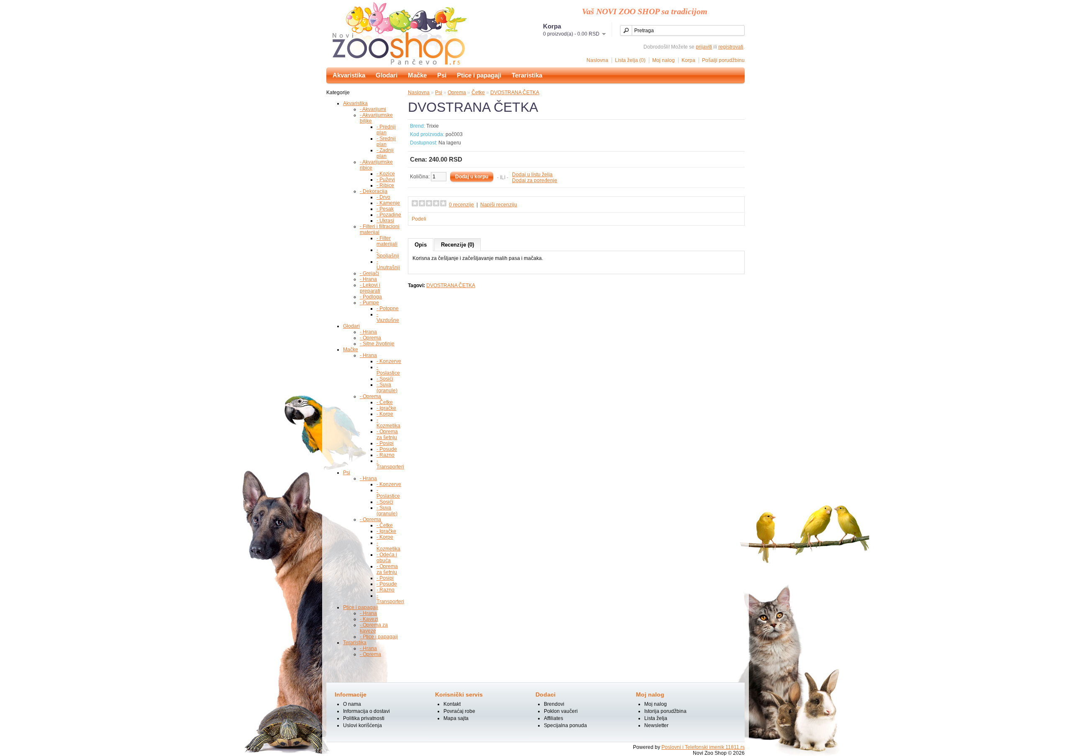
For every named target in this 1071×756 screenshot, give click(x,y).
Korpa (688, 60)
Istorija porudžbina (665, 711)
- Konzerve (389, 361)
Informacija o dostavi (366, 711)
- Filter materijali (387, 241)
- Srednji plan (386, 141)
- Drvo (383, 197)
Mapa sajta (456, 718)
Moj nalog (663, 60)
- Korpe (385, 414)
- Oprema (370, 338)
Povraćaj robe (459, 711)
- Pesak (385, 209)
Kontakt (452, 704)
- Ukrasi (385, 221)
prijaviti (704, 47)
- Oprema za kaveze (374, 628)
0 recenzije (461, 205)
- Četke (385, 402)
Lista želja (655, 718)
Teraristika (527, 75)
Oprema (457, 92)
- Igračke (386, 408)
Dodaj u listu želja (532, 174)
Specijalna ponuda (565, 725)
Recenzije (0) (457, 245)
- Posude (387, 449)
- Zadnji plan (385, 153)
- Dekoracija (373, 191)
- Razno (386, 455)
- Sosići (385, 379)
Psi (441, 75)
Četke (478, 92)
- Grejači (369, 273)
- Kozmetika (388, 423)
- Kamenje (388, 203)
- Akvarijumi (373, 109)
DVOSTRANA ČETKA (514, 92)
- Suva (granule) (387, 387)
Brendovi (554, 704)
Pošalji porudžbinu (723, 60)
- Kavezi (369, 619)
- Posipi (385, 443)
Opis (421, 245)
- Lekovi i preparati (370, 288)
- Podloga (371, 297)
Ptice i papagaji (479, 75)
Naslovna (597, 60)
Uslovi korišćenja (362, 725)
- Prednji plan (386, 130)
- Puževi (386, 180)
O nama (352, 704)
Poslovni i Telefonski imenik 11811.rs (703, 747)
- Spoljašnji (388, 253)
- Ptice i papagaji (379, 637)
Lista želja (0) (630, 60)
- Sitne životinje (377, 344)
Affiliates (553, 718)
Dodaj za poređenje (534, 180)
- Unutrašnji (388, 264)
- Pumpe (369, 303)
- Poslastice (388, 370)
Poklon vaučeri (561, 711)
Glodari (386, 75)
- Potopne (388, 308)
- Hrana (368, 279)
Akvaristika (349, 75)
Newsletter (656, 725)
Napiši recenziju (498, 205)
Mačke (417, 75)
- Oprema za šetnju (387, 434)
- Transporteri (390, 464)
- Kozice (386, 174)
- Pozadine (389, 215)
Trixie (432, 126)
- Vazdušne (388, 317)
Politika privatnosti (363, 718)
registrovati (730, 47)
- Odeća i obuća (387, 557)
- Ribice (385, 185)
